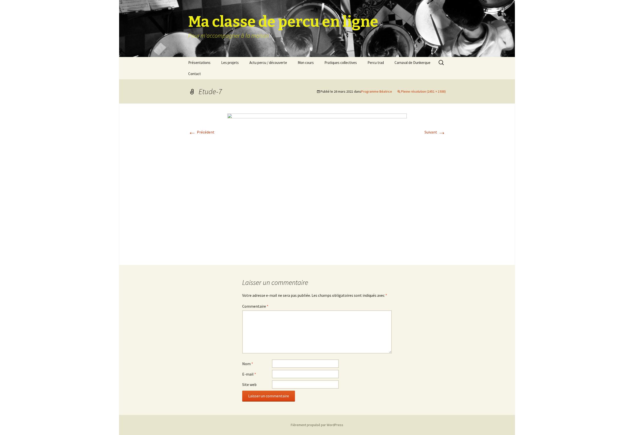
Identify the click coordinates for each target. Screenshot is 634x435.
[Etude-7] (317, 183)
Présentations (199, 62)
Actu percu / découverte (268, 62)
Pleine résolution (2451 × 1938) (423, 91)
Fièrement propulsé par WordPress (317, 425)
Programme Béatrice (376, 91)
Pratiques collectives (340, 62)
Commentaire (255, 306)
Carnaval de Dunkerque (412, 62)
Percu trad (376, 62)
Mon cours (306, 62)
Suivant (435, 132)
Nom (247, 363)
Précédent (201, 132)
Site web (249, 384)
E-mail (249, 374)
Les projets (230, 62)
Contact (194, 73)
